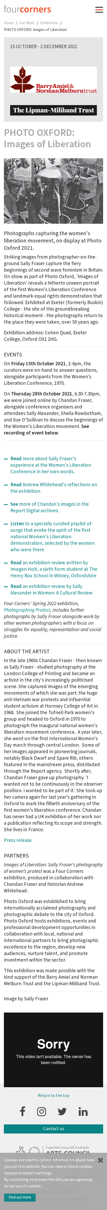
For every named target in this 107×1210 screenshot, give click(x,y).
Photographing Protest (27, 610)
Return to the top (53, 1095)
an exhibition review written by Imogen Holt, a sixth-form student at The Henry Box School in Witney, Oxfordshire (53, 569)
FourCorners (27, 8)
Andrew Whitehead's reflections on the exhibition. (53, 488)
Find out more (20, 1197)
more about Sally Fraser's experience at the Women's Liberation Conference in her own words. (50, 465)
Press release (18, 840)
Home (9, 23)
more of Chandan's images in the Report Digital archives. (49, 507)
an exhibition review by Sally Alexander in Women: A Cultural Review (51, 590)
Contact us (53, 1128)
